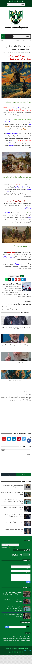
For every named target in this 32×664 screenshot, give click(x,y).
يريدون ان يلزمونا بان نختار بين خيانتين (16, 380)
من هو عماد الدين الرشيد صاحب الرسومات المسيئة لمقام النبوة (16, 344)
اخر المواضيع (23, 474)
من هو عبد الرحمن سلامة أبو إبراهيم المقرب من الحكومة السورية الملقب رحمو (16, 327)
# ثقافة (17, 276)
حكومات (4, 52)
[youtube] (10, 1)
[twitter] (23, 1)
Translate (13, 547)
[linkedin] (12, 1)
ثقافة (8, 52)
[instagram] (17, 1)
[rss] (15, 1)
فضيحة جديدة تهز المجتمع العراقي (14, 522)
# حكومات (11, 276)
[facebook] (20, 1)
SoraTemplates (27, 650)
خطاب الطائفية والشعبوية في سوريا (16, 362)
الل (30, 40)
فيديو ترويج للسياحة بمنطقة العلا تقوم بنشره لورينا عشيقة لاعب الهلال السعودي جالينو (12, 501)
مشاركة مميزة (8, 474)
